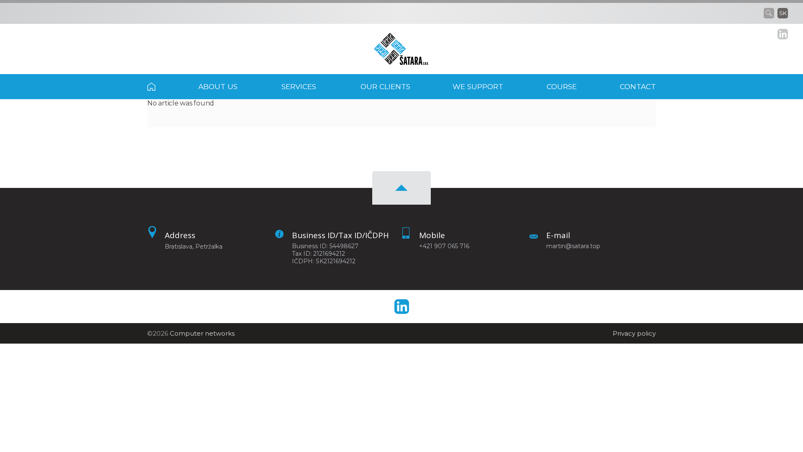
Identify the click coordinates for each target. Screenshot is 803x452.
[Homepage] (401, 49)
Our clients (385, 86)
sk (783, 13)
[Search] (770, 13)
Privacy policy (634, 333)
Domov (162, 86)
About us (218, 86)
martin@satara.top (573, 246)
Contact (638, 86)
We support (478, 86)
